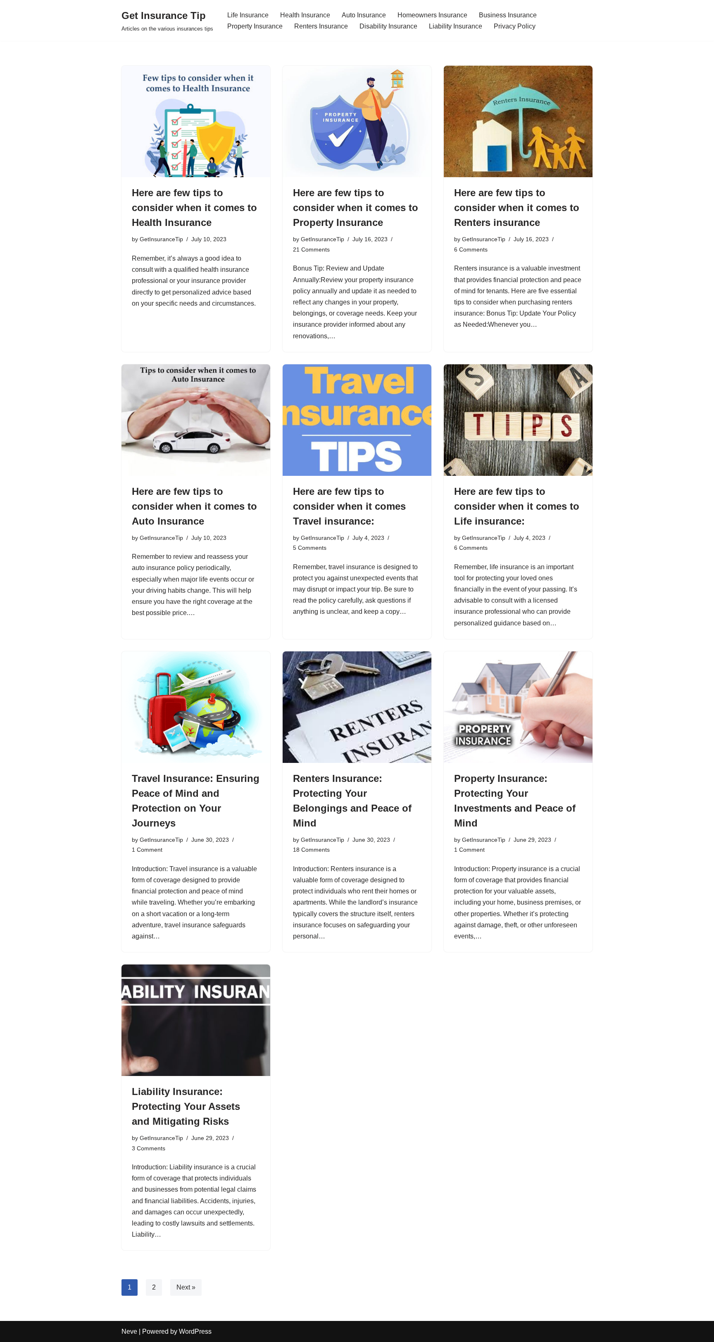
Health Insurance (305, 15)
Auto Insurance (364, 15)
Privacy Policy (515, 26)
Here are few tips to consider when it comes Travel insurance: (349, 506)
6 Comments (471, 249)
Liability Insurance (455, 26)
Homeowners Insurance (432, 15)
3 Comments (148, 1148)
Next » (185, 1287)
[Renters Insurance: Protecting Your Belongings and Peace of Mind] (357, 707)
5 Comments (309, 547)
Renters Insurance (321, 26)
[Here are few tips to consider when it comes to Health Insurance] (195, 121)
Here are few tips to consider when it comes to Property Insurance (355, 207)
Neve (129, 1331)
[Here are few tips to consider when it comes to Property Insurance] (357, 121)
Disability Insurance (388, 26)
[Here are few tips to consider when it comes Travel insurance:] (357, 420)
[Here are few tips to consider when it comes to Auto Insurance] (195, 420)
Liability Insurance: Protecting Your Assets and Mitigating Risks (186, 1106)
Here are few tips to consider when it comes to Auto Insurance (194, 506)
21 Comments (311, 249)
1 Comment (147, 849)
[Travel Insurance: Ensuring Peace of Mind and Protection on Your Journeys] (195, 707)
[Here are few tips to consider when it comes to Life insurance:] (518, 420)
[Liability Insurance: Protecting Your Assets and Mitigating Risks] (195, 1020)
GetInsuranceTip (161, 239)
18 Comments (311, 849)
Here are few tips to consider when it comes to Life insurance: (516, 506)
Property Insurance (255, 26)
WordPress (195, 1331)
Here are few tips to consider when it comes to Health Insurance (194, 207)
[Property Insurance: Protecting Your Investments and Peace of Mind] (518, 707)
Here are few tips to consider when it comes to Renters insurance (516, 207)
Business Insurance (508, 15)
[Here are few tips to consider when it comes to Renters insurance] (518, 121)
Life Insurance (248, 15)
